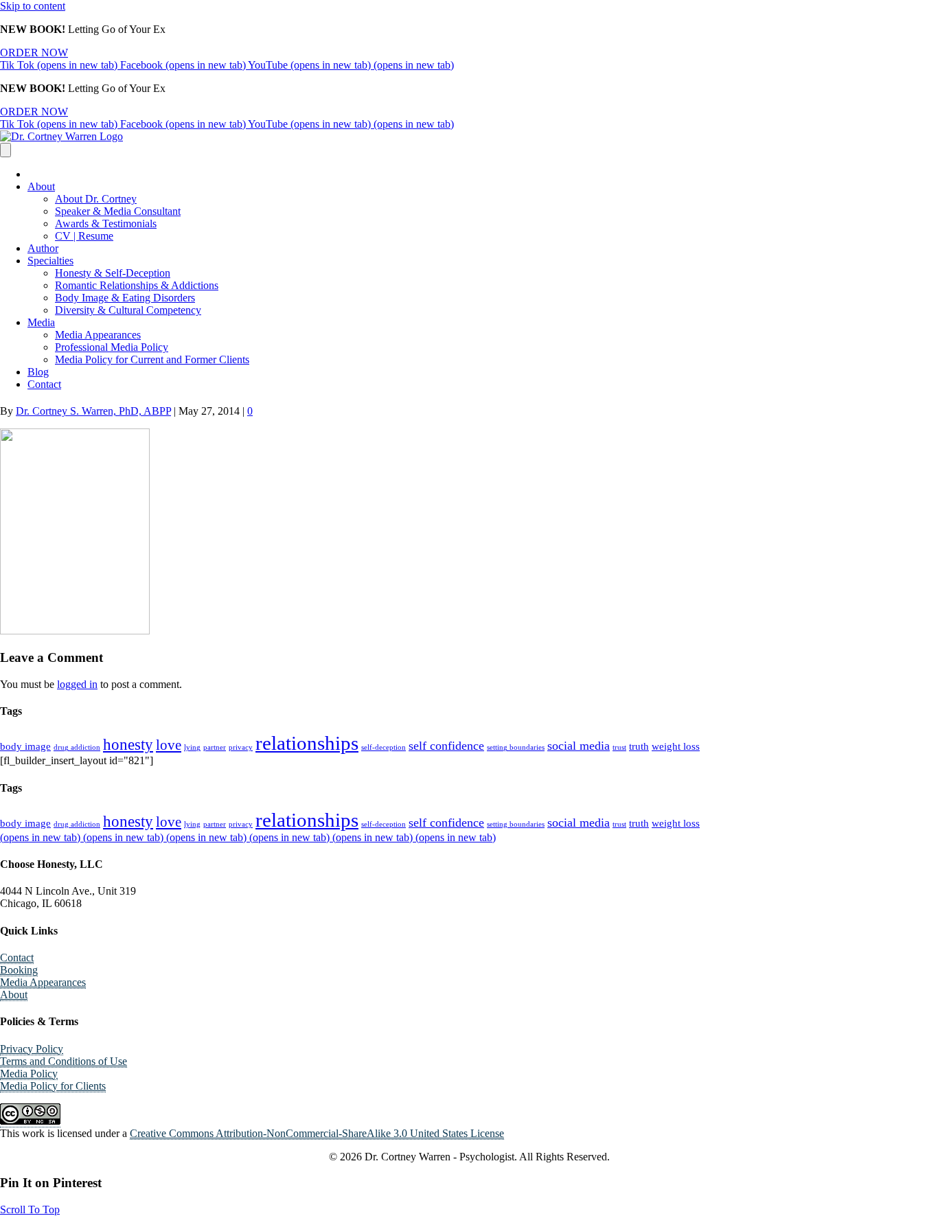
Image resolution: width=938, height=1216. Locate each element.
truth (639, 746)
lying (192, 747)
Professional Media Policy (111, 347)
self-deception (383, 747)
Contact (44, 384)
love (168, 745)
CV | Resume (84, 236)
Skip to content (32, 6)
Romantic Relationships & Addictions (136, 285)
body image (25, 746)
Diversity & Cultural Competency (128, 310)
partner (214, 747)
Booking (19, 970)
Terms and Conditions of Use (63, 1061)
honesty (128, 744)
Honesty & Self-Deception (112, 273)
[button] (30, 1209)
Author (42, 248)
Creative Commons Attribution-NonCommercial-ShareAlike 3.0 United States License (317, 1133)
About (41, 186)
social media (578, 746)
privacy (241, 747)
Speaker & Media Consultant (118, 211)
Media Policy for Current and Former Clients (152, 359)
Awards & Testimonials (106, 223)
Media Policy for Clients (53, 1086)
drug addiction (77, 747)
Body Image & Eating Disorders (125, 297)
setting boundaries (516, 747)
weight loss (676, 746)
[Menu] (5, 150)
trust (619, 747)
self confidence (446, 746)
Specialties (50, 260)
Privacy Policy (31, 1049)
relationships (306, 743)
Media (41, 322)
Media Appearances (98, 335)
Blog (38, 372)
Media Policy (29, 1073)
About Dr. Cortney (96, 199)
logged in (77, 684)
